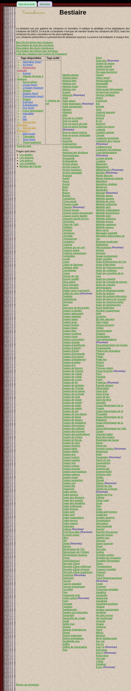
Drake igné (68, 514)
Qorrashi (101, 402)
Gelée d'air (68, 624)
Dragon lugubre (71, 460)
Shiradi (100, 480)
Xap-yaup (101, 650)
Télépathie (29, 136)
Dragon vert (69, 483)
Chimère (67, 230)
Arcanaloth (68, 158)
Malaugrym (102, 167)
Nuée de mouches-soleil (109, 302)
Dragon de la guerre (73, 391)
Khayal (100, 118)
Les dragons (27, 157)
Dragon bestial (70, 325)
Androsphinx (69, 144)
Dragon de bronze (72, 368)
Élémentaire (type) (33, 96)
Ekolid (65, 543)
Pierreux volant (104, 368)
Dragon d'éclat (70, 351)
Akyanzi (66, 109)
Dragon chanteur (71, 333)
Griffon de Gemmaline (74, 647)
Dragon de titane (71, 417)
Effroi (65, 537)
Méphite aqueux (105, 198)
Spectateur (102, 523)
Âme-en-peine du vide (74, 123)
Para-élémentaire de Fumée (112, 345)
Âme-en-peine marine (74, 132)
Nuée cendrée (104, 259)
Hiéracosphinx (104, 80)
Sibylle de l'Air (104, 486)
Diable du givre (71, 293)
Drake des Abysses (73, 497)
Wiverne (100, 635)
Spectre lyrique (104, 535)
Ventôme (101, 612)
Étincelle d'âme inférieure (76, 566)
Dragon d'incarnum (73, 356)
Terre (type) (29, 139)
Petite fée (101, 359)
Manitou (100, 172)
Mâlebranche (103, 169)
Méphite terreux (104, 221)
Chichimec (68, 221)
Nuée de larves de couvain (111, 299)
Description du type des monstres (35, 45)
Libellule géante (105, 132)
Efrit (64, 540)
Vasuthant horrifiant (107, 604)
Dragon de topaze (72, 420)
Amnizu (66, 138)
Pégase (100, 353)
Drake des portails (72, 500)
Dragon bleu (69, 330)
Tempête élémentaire (108, 560)
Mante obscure (104, 175)
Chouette (67, 236)
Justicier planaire (105, 112)
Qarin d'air (102, 391)
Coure (65, 261)
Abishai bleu (69, 80)
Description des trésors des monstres (37, 51)
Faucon (66, 581)
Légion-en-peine (105, 126)
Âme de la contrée (72, 118)
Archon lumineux (71, 169)
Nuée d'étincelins (106, 264)
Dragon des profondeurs (76, 434)
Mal (25, 119)
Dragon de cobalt (72, 374)
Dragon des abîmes (73, 428)
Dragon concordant (73, 339)
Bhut (65, 190)
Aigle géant (68, 100)
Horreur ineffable (105, 95)
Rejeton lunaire (104, 448)
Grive (99, 57)
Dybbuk (66, 529)
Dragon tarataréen (72, 480)
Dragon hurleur (70, 457)
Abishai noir (69, 83)
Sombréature (103, 520)
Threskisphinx (104, 566)
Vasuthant (101, 601)
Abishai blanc (70, 77)
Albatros (67, 112)
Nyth (98, 313)
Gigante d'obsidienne (74, 629)
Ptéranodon (102, 388)
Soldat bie (101, 514)
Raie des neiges (105, 437)
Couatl (66, 259)
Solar (99, 509)
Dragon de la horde (73, 394)
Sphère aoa (102, 537)
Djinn (65, 305)
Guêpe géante (104, 66)
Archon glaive (70, 164)
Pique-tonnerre (104, 371)
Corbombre (68, 256)
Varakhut (101, 592)
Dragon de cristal (72, 376)
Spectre (100, 529)
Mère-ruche (102, 230)
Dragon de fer (70, 382)
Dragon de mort (71, 397)
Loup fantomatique (106, 152)
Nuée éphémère (105, 307)
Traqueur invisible (106, 569)
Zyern (99, 667)
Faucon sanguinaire (73, 586)
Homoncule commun (107, 92)
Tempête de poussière (108, 558)
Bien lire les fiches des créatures (34, 42)
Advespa (67, 95)
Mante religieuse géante (109, 178)
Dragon (27, 90)
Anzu (65, 149)
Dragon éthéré (70, 451)
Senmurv (101, 466)
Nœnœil (100, 253)
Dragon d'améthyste (73, 345)
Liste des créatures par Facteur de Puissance (41, 54)
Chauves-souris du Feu (75, 218)
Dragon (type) (30, 93)
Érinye (66, 558)
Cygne (66, 273)
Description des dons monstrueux (35, 48)
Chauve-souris (70, 210)
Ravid (99, 443)
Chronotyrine (69, 238)
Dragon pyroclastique (74, 471)
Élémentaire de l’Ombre (75, 552)
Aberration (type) (32, 62)
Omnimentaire (104, 330)
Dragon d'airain (71, 342)
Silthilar (100, 497)
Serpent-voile (103, 474)
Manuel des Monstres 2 (26, 129)
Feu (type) (28, 108)
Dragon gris (69, 454)
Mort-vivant (29, 133)
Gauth (65, 621)
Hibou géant (103, 77)
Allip (64, 115)
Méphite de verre (105, 201)
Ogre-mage (102, 322)
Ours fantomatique (106, 339)
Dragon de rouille (72, 402)
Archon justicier (71, 167)
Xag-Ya (100, 647)
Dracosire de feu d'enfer (75, 307)
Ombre (100, 328)
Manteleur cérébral (106, 184)
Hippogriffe (102, 83)
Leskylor (100, 129)
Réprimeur (102, 451)
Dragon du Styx (71, 443)
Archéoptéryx (69, 161)
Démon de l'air (70, 276)
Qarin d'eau (102, 394)
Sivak (99, 503)
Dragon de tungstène (74, 422)
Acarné (66, 92)
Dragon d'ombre (71, 362)
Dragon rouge (70, 477)
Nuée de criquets (105, 279)
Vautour (100, 606)
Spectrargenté (104, 526)
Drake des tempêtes (73, 503)
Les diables (26, 154)
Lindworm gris (104, 146)
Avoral (66, 184)
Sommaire (45, 4)
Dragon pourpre (71, 468)
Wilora (99, 632)
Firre (65, 592)
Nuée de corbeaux (106, 270)
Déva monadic (70, 284)
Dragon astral (70, 319)
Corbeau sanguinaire (74, 253)
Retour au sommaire (27, 684)
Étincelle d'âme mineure (76, 569)
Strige (99, 546)
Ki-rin (99, 121)
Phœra (100, 365)
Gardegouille (69, 609)
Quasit (99, 431)
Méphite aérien (104, 195)
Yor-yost (100, 658)
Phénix (100, 362)
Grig (64, 650)
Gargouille (68, 615)
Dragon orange (70, 466)
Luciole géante (104, 158)
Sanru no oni (103, 460)
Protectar (101, 382)
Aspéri (66, 178)
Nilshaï (100, 250)
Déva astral (68, 282)
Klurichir (100, 123)
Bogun (66, 192)
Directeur (67, 302)
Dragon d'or (69, 365)
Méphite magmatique (108, 210)
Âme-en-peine (70, 121)
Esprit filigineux (71, 560)
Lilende (100, 135)
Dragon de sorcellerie (74, 414)
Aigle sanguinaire (72, 106)
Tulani (99, 583)
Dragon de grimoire (73, 385)
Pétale (99, 356)
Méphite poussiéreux (107, 213)
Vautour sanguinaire (107, 609)
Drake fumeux (70, 509)
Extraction (68, 578)
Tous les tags (23, 146)
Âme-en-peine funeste (74, 126)
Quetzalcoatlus (104, 434)
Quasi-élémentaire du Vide (111, 428)
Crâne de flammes (72, 264)
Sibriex (100, 483)
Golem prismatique (73, 638)
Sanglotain (102, 457)
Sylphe (100, 552)
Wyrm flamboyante (106, 638)
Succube (101, 549)
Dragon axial (69, 322)
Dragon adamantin (72, 313)
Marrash (100, 192)
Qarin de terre (103, 399)
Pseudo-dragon (104, 385)
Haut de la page (27, 4)
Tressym (100, 572)
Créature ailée (70, 267)
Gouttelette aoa (71, 641)
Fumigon (67, 606)
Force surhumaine (33, 110)
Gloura (66, 632)
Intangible (28, 113)
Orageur (100, 333)
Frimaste (67, 604)
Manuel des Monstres (26, 123)
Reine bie (101, 445)
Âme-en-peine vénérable (76, 135)
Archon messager (72, 172)
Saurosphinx (103, 463)
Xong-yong (102, 655)
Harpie (100, 75)
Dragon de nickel (72, 399)
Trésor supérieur (32, 142)
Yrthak (99, 661)
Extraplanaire (30, 105)
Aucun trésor (30, 82)
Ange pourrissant (72, 146)
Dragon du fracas (72, 440)
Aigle (65, 98)
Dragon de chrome (72, 371)
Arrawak (67, 175)
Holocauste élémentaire (109, 89)
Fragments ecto (71, 595)
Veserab (100, 621)
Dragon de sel (70, 411)
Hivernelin (102, 86)
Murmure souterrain (107, 241)
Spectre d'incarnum (107, 532)
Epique (27, 99)
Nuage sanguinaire (107, 256)
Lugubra (100, 161)
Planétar (100, 376)
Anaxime (67, 141)
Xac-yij (100, 644)
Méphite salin (103, 215)
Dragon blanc (70, 328)
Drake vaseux (70, 523)
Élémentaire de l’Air (73, 549)
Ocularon (101, 316)
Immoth (100, 106)
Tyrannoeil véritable (107, 589)
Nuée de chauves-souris (109, 267)
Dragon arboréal (71, 316)
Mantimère (102, 190)
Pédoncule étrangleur (108, 351)
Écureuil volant (70, 535)
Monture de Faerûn (30, 166)
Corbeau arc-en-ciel (73, 247)
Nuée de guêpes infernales (111, 296)
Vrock (99, 629)
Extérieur (28, 102)
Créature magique (33, 87)
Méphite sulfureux (106, 218)
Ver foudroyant (104, 618)
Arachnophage (70, 155)
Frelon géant (69, 598)
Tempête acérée (105, 555)
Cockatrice (68, 241)
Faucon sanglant (71, 583)
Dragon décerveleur (73, 425)
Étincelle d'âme (71, 563)
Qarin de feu (103, 397)
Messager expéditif (106, 233)
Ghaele (66, 627)
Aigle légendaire (71, 103)
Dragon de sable (71, 405)
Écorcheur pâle (71, 532)
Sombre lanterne (105, 517)
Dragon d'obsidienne (74, 359)
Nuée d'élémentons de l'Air (111, 261)
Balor (65, 187)
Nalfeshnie (102, 244)
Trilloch (100, 575)
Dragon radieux (71, 474)
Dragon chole (70, 336)
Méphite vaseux (105, 227)
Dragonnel (68, 489)
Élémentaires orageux (74, 555)
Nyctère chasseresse (108, 310)
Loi (24, 116)
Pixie (99, 374)
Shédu (99, 477)
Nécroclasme (103, 247)
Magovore (101, 164)
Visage (100, 624)
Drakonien (68, 526)
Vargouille (101, 595)
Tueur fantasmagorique (109, 578)
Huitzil (99, 98)
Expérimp (67, 575)
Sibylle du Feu (104, 494)
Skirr (98, 506)
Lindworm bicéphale (107, 138)
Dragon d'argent (71, 348)
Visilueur (101, 627)
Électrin (66, 546)
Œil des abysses (105, 319)
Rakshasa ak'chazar (107, 440)
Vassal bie (102, 598)
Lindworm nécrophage (108, 149)
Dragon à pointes (72, 310)
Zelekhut (101, 664)
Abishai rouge (70, 86)
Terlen (99, 563)
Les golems (26, 160)
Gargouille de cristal (73, 618)
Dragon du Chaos (72, 437)
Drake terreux (70, 520)
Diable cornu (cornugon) (76, 290)
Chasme (67, 207)
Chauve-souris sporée (74, 215)
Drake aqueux (70, 494)
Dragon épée (69, 448)
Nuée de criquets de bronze (111, 282)
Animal (27, 73)
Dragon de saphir (72, 408)
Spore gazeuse (104, 543)
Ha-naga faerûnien (106, 72)
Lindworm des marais (108, 141)
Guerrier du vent (105, 69)
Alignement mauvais (26, 69)
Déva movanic (70, 287)
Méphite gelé (103, 207)
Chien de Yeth (70, 224)
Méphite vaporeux (106, 224)
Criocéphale (69, 270)
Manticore (101, 187)
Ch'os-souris (69, 201)
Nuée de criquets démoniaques (105, 286)
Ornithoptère (103, 336)
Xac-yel (100, 641)
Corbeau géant (70, 250)
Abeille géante (70, 75)
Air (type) (28, 64)
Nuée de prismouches (108, 305)
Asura (65, 181)
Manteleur (101, 181)
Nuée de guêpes (105, 293)
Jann (98, 109)
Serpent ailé (103, 468)
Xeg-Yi (100, 652)
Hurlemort (101, 100)
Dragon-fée (68, 486)
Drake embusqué (72, 506)
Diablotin (67, 296)
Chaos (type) (30, 85)
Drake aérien (69, 491)
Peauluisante (103, 348)
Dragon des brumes (73, 431)
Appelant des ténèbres (75, 152)
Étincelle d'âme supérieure (77, 572)
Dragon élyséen (71, 445)
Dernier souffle (70, 279)
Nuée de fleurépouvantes (110, 290)
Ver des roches (104, 615)
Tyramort (101, 586)
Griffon (66, 644)
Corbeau (67, 244)
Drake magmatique (73, 517)
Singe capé (102, 500)
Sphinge (100, 540)
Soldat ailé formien (106, 512)
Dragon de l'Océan (73, 388)
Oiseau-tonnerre (105, 325)
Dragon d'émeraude (73, 353)
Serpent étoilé (104, 471)
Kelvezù (100, 115)
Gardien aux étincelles (75, 612)
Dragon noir (69, 463)
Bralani (66, 195)
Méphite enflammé (106, 204)
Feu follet (67, 589)
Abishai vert (69, 89)
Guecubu (101, 60)
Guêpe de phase (105, 63)
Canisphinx (68, 198)
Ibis (98, 103)
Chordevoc (68, 233)
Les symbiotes (28, 163)
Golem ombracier (72, 635)
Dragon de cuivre (72, 379)
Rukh (99, 454)
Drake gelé (68, 512)
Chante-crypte (70, 204)
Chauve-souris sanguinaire (77, 213)
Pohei (99, 379)
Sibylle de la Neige (106, 489)
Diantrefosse (69, 299)
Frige (65, 601)
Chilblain (67, 227)
